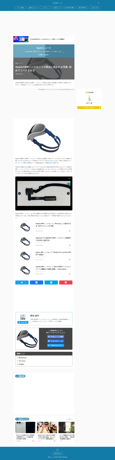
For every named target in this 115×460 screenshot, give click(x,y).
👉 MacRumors (22, 358)
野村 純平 (34, 315)
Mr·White (26, 161)
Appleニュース (57, 7)
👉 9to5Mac (20, 364)
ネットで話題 (20, 7)
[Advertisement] (57, 23)
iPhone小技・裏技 (70, 7)
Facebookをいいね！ (57, 341)
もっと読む (68, 419)
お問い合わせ (57, 453)
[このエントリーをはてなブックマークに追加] (51, 282)
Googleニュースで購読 (57, 336)
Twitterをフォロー (57, 345)
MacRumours (49, 161)
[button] (19, 193)
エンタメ (45, 7)
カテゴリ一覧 (94, 7)
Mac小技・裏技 (82, 7)
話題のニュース (33, 7)
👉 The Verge (21, 361)
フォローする (23, 322)
